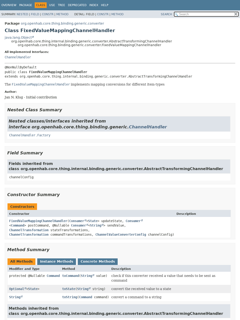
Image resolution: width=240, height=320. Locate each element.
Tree (61, 5)
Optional (16, 289)
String (95, 225)
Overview (8, 5)
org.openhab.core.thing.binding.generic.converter (62, 23)
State (93, 221)
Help (104, 5)
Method (62, 14)
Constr (47, 14)
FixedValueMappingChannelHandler (38, 221)
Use (52, 5)
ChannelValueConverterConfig (120, 234)
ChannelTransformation (29, 230)
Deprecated (77, 5)
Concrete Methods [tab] (98, 261)
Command (17, 225)
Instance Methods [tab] (56, 261)
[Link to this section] (65, 109)
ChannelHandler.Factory (29, 135)
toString (69, 297)
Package (25, 5)
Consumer (76, 221)
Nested (22, 14)
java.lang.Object (18, 37)
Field (35, 14)
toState (68, 289)
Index (93, 5)
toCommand (70, 276)
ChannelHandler (18, 57)
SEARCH (166, 14)
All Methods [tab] (21, 261)
